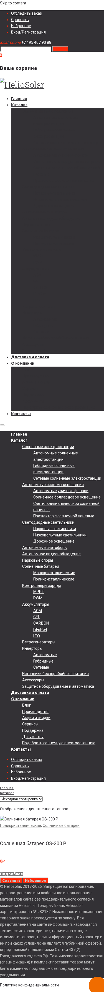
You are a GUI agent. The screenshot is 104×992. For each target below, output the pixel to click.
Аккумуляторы (35, 269)
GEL (36, 281)
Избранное (21, 26)
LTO (36, 300)
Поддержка (33, 395)
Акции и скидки (36, 382)
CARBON (41, 287)
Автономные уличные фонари (60, 155)
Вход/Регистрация (28, 32)
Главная (19, 98)
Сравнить (20, 19)
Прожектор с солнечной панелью (63, 180)
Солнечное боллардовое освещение (67, 161)
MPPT (38, 256)
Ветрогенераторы (38, 306)
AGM (37, 275)
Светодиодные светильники (48, 187)
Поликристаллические (53, 243)
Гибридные (43, 325)
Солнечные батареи (40, 231)
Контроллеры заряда (41, 250)
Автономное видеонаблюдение (51, 218)
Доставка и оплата (30, 357)
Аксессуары (33, 344)
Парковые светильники (54, 193)
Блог (26, 369)
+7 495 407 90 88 (36, 42)
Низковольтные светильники (60, 199)
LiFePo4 (40, 294)
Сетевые (41, 331)
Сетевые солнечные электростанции (67, 142)
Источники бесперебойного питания (55, 338)
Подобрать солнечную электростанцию (58, 407)
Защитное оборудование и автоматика (58, 351)
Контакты (21, 413)
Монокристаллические (54, 237)
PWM (37, 262)
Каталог (19, 105)
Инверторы (32, 313)
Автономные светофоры (44, 212)
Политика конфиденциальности (29, 985)
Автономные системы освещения (53, 149)
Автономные (45, 319)
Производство (35, 376)
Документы (33, 401)
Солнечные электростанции (48, 111)
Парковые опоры (37, 225)
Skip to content (13, 3)
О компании (22, 363)
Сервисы (30, 388)
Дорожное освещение (54, 205)
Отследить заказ (26, 13)
